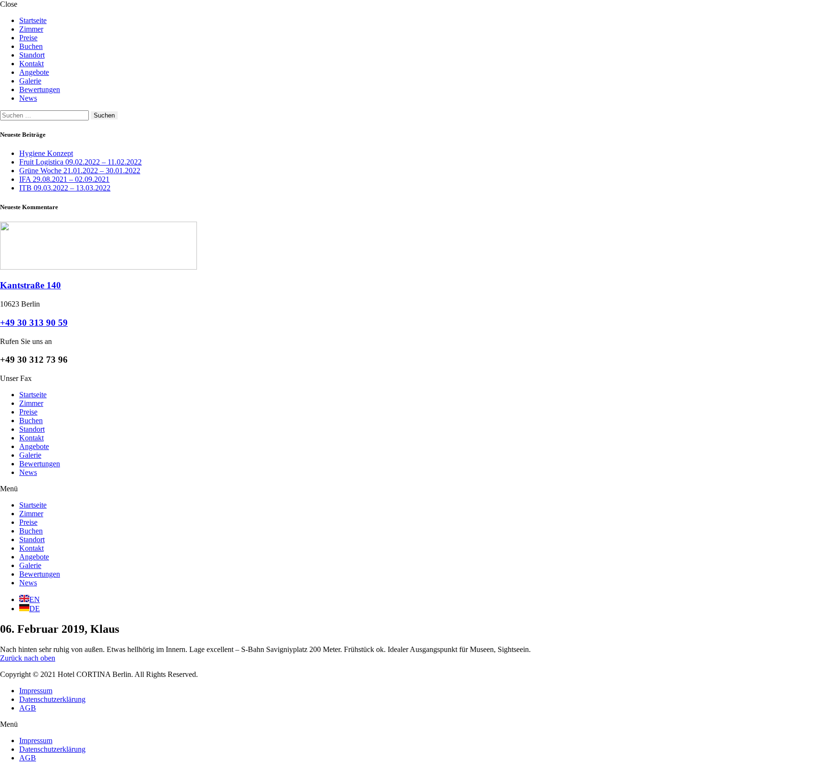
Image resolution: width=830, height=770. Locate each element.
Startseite (33, 20)
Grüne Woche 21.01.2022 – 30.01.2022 (79, 170)
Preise (28, 38)
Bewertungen (39, 89)
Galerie (30, 81)
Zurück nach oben (27, 658)
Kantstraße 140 (30, 285)
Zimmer (31, 29)
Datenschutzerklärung (52, 699)
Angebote (34, 72)
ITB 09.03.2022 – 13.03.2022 (64, 188)
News (28, 98)
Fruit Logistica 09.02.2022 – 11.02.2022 (80, 162)
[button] (415, 489)
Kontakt (31, 63)
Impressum (35, 691)
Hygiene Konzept (46, 153)
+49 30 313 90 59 (34, 323)
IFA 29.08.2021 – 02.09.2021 (64, 179)
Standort (32, 55)
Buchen (31, 46)
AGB (27, 708)
